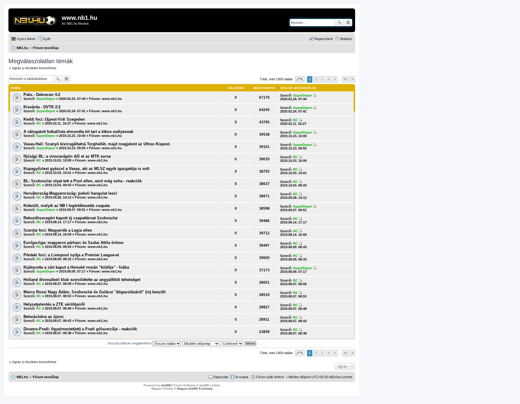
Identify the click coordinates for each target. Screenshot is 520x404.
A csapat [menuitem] (242, 377)
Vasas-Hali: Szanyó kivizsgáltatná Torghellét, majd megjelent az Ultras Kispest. (97, 144)
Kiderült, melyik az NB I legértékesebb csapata (66, 205)
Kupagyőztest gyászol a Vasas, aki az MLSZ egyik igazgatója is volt (86, 168)
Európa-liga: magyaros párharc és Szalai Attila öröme (73, 242)
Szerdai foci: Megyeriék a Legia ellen (57, 230)
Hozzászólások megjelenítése (130, 343)
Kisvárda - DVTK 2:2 (41, 107)
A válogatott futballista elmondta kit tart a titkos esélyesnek (78, 131)
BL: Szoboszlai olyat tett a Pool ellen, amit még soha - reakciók (82, 181)
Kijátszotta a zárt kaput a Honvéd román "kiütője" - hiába (76, 267)
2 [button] (316, 79)
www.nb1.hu (112, 98)
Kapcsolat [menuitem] (221, 377)
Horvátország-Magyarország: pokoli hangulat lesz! (70, 193)
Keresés (339, 22)
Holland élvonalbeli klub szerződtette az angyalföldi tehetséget (81, 279)
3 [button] (322, 79)
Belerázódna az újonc (43, 316)
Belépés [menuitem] (346, 39)
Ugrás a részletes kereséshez (34, 68)
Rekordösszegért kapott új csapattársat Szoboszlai (70, 218)
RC (38, 123)
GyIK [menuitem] (47, 39)
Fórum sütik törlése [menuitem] (270, 377)
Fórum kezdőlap (46, 377)
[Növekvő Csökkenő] (232, 343)
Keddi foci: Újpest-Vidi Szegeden (54, 119)
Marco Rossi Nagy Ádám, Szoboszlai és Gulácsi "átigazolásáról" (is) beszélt (94, 292)
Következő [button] (352, 79)
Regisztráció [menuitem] (323, 39)
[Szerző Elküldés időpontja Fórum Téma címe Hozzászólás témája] (201, 343)
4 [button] (329, 79)
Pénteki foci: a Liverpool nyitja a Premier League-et (71, 255)
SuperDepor (45, 98)
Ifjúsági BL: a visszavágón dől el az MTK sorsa (67, 156)
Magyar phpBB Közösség (194, 388)
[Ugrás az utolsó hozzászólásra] (314, 95)
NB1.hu (22, 377)
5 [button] (335, 79)
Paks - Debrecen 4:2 (41, 94)
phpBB (166, 385)
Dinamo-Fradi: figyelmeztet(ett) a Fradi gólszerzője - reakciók (80, 329)
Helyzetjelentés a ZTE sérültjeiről (54, 304)
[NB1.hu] (36, 19)
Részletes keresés (348, 22)
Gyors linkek (26, 39)
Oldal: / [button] (300, 79)
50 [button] (345, 79)
